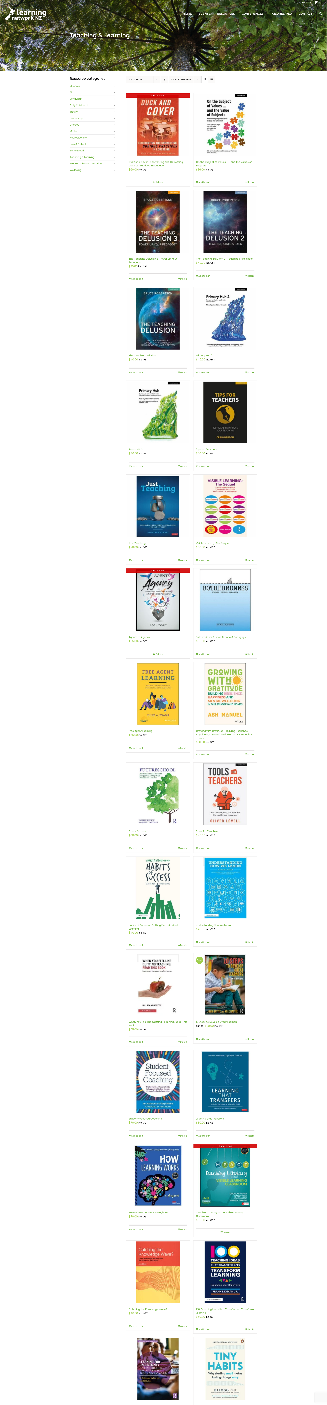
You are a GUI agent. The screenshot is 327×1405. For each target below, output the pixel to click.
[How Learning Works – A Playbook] (158, 1175)
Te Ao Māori (77, 150)
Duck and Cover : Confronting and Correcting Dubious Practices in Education (156, 163)
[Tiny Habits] (225, 1369)
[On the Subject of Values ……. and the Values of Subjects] (225, 125)
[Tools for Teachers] (225, 794)
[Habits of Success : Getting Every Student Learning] (158, 888)
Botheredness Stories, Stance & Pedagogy (221, 637)
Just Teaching (137, 543)
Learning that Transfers (210, 1118)
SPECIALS (75, 86)
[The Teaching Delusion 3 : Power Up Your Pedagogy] (158, 222)
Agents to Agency (139, 637)
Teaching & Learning (82, 157)
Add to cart (204, 182)
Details (159, 182)
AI (71, 92)
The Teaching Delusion (142, 355)
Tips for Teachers (206, 449)
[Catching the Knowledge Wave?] (158, 1272)
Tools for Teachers (207, 831)
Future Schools (137, 831)
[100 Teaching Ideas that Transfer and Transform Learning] (225, 1272)
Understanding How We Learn (213, 925)
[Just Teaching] (158, 506)
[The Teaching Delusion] (158, 318)
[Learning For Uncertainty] (158, 1369)
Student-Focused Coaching (145, 1118)
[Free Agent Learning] (158, 694)
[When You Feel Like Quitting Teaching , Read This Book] (158, 985)
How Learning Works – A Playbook (148, 1212)
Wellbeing (75, 170)
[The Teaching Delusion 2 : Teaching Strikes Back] (225, 222)
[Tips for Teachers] (225, 412)
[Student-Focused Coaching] (158, 1082)
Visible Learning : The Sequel (212, 543)
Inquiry (74, 111)
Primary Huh (136, 449)
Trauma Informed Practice (86, 163)
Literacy (74, 124)
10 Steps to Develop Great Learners (216, 1022)
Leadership (76, 118)
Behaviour (76, 99)
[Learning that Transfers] (225, 1082)
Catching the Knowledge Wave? (148, 1309)
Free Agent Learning (140, 731)
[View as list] (211, 79)
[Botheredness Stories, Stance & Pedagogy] (225, 600)
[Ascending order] (164, 79)
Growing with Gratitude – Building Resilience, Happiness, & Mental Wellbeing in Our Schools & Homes (224, 734)
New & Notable (78, 144)
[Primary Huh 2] (225, 318)
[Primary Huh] (158, 412)
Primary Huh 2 (204, 355)
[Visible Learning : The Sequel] (225, 506)
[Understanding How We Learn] (225, 888)
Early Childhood (79, 105)
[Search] (320, 13)
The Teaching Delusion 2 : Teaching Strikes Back (224, 258)
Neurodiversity (78, 137)
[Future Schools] (158, 794)
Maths (73, 131)
